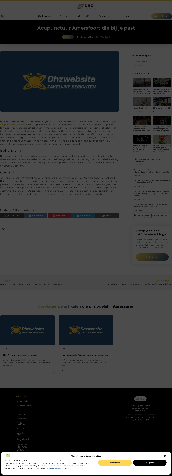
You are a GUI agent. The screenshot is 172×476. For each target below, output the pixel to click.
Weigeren (150, 463)
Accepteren (115, 463)
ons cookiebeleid (54, 468)
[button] (165, 456)
